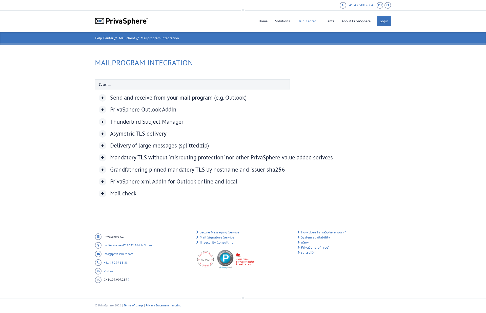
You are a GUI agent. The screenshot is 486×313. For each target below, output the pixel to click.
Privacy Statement (157, 305)
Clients (328, 21)
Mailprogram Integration (160, 38)
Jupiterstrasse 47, (115, 245)
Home (263, 21)
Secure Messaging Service (219, 232)
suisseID (307, 252)
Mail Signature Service (217, 237)
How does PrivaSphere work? (323, 232)
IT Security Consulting (217, 242)
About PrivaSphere (356, 21)
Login (384, 21)
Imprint (176, 305)
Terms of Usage (133, 305)
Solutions (282, 21)
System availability (315, 237)
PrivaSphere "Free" (315, 247)
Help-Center (306, 21)
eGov (305, 242)
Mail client (127, 38)
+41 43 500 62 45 (360, 5)
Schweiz (149, 245)
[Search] (387, 5)
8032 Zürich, (135, 245)
